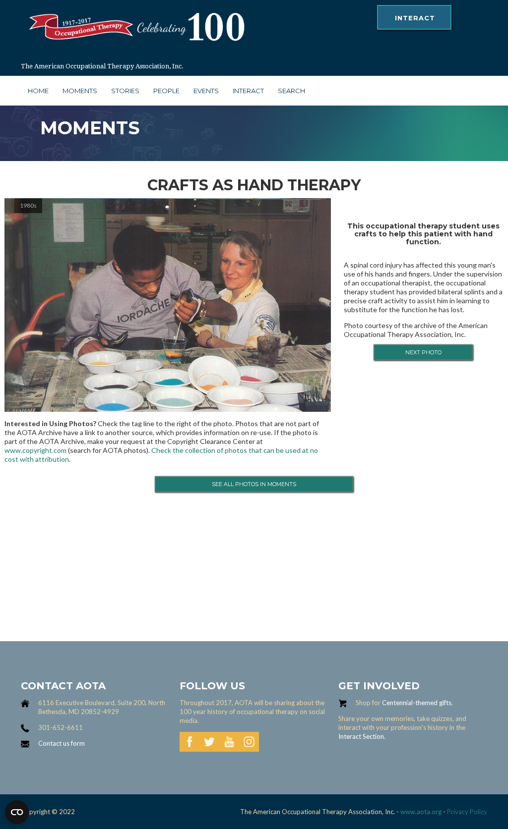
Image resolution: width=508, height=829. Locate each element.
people (166, 91)
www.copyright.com (35, 450)
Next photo (423, 352)
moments (80, 91)
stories (125, 91)
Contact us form (61, 743)
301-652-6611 (60, 727)
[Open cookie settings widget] (17, 812)
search (291, 91)
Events (206, 91)
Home (38, 91)
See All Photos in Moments (254, 484)
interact (415, 18)
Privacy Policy (467, 812)
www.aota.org (420, 812)
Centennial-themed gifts (416, 703)
